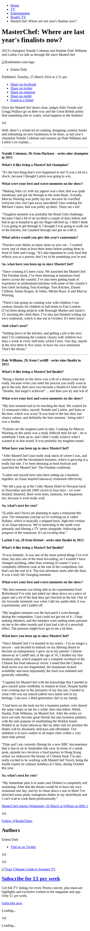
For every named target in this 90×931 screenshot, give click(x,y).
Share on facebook (23, 84)
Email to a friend (21, 100)
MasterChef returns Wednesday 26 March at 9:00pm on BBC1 (45, 806)
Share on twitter (21, 88)
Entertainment (20, 13)
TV (12, 9)
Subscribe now (12, 903)
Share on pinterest (22, 92)
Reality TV (18, 17)
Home (14, 5)
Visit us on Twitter (23, 847)
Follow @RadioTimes (17, 821)
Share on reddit (20, 96)
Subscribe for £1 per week (31, 878)
